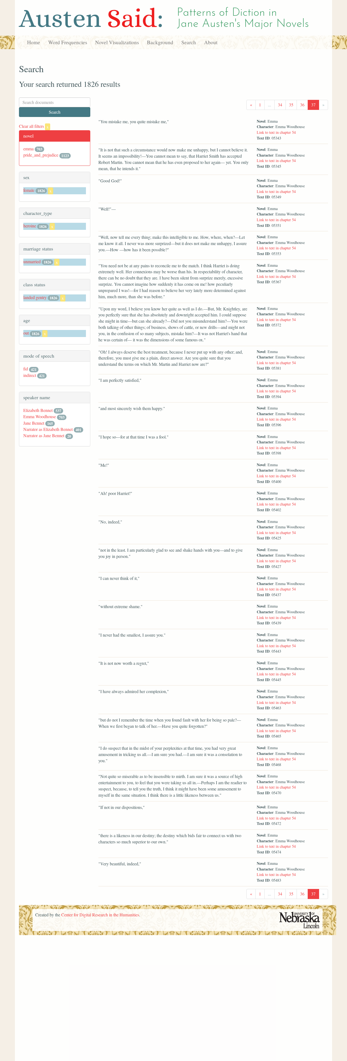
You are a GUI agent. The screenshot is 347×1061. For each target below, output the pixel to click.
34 (280, 104)
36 (302, 104)
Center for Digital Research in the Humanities (100, 914)
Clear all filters (34, 126)
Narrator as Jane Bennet (43, 435)
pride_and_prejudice (40, 155)
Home (33, 42)
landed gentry (35, 297)
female (28, 190)
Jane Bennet (33, 423)
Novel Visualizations (117, 42)
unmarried (32, 261)
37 (313, 104)
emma (28, 148)
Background (160, 42)
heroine (29, 225)
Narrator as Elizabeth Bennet (48, 429)
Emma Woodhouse (39, 416)
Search (188, 42)
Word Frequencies (67, 42)
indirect (29, 375)
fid (25, 368)
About (210, 42)
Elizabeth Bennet (38, 410)
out (26, 333)
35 (291, 104)
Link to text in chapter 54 (276, 132)
